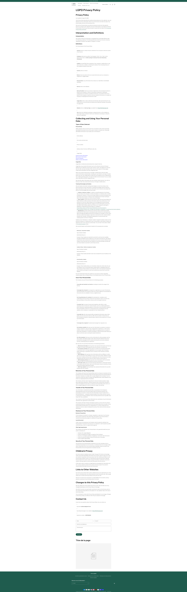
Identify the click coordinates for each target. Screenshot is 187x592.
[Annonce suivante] (115, 1)
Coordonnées (109, 591)
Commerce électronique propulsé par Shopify (90, 591)
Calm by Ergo (80, 591)
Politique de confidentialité (102, 591)
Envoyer (79, 534)
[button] (110, 4)
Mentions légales (93, 577)
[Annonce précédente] (72, 1)
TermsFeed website (81, 224)
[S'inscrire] (88, 583)
